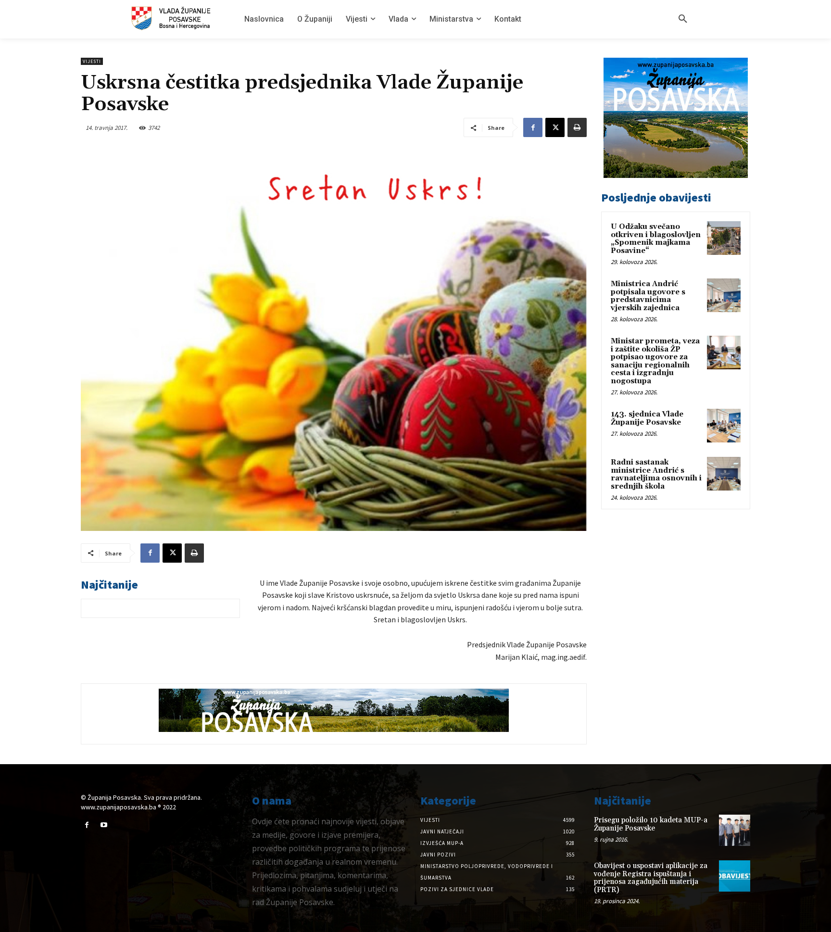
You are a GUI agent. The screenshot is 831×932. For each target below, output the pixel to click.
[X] (555, 127)
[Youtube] (104, 825)
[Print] (577, 127)
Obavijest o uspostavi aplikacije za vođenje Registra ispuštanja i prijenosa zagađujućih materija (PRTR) (650, 877)
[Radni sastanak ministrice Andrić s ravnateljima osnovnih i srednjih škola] (724, 474)
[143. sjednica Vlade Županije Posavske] (724, 425)
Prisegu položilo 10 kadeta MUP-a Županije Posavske (650, 824)
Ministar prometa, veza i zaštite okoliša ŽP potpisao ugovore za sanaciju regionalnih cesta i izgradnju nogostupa (655, 361)
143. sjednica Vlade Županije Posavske (647, 418)
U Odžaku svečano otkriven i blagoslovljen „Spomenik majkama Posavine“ (656, 238)
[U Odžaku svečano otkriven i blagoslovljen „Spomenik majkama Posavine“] (724, 238)
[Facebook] (532, 127)
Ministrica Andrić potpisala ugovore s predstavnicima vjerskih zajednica (648, 296)
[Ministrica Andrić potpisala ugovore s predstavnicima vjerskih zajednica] (724, 295)
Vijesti (92, 61)
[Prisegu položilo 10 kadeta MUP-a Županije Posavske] (734, 830)
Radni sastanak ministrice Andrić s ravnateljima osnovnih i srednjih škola (656, 474)
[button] (683, 19)
